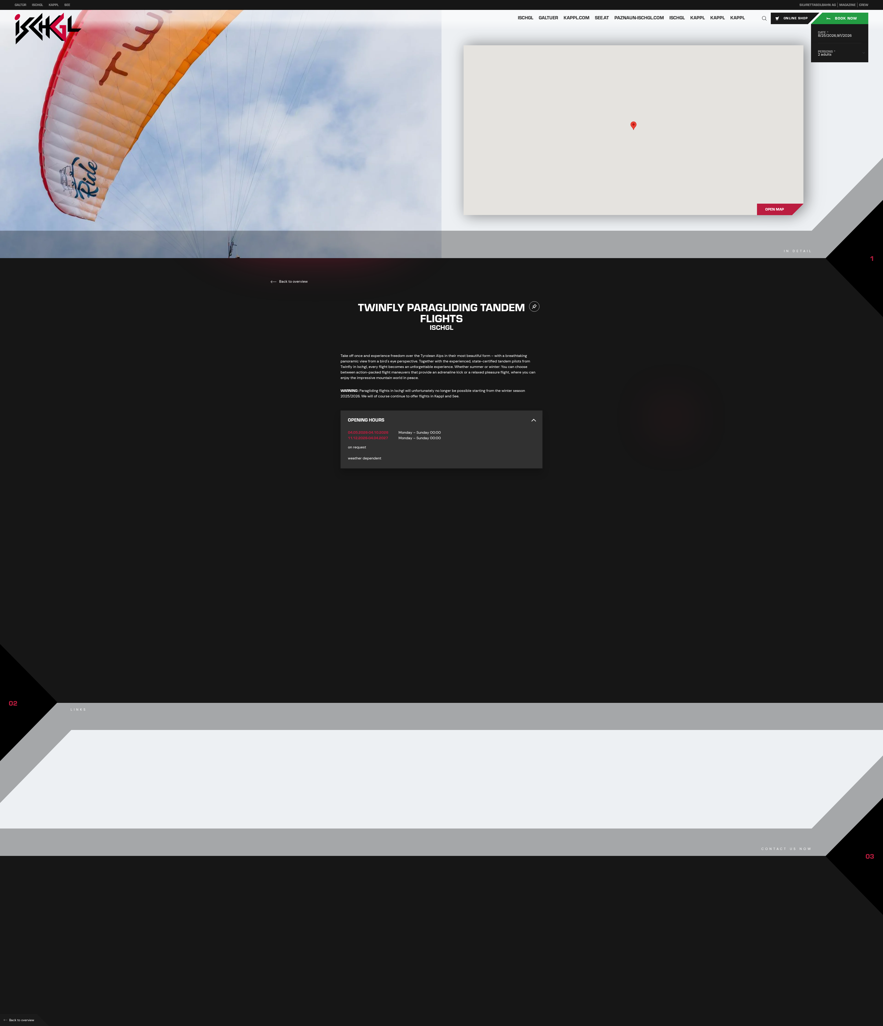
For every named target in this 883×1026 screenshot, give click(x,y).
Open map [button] (774, 209)
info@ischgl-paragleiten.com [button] (374, 964)
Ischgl (37, 5)
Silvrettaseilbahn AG (818, 5)
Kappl (54, 5)
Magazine (847, 5)
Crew (863, 5)
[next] (455, 664)
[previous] (428, 664)
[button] (764, 18)
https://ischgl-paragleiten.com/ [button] (374, 974)
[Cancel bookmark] (534, 306)
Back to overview (293, 281)
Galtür (20, 5)
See (67, 5)
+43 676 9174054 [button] (363, 954)
